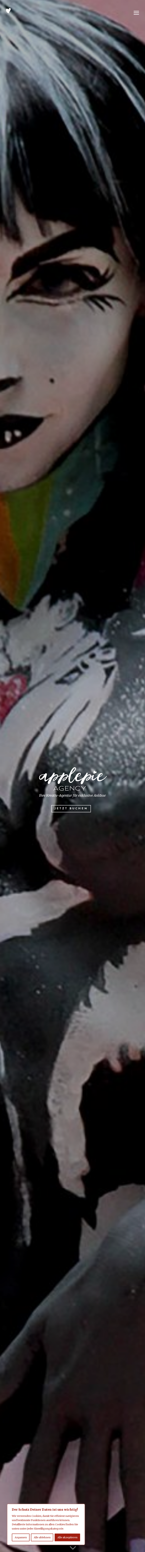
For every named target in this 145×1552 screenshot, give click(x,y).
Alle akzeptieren (67, 1537)
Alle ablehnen (42, 1537)
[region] (46, 1524)
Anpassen (21, 1537)
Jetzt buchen (71, 808)
